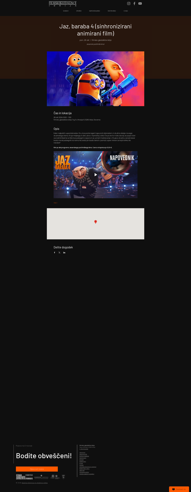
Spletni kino (82, 461)
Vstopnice (82, 452)
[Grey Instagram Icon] (129, 3)
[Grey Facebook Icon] (134, 3)
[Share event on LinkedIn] (64, 252)
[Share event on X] (59, 252)
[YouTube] (140, 3)
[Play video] (95, 174)
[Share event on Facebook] (55, 252)
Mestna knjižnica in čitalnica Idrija (35, 483)
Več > (56, 203)
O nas (81, 463)
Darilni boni (82, 458)
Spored (81, 460)
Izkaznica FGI (83, 454)
